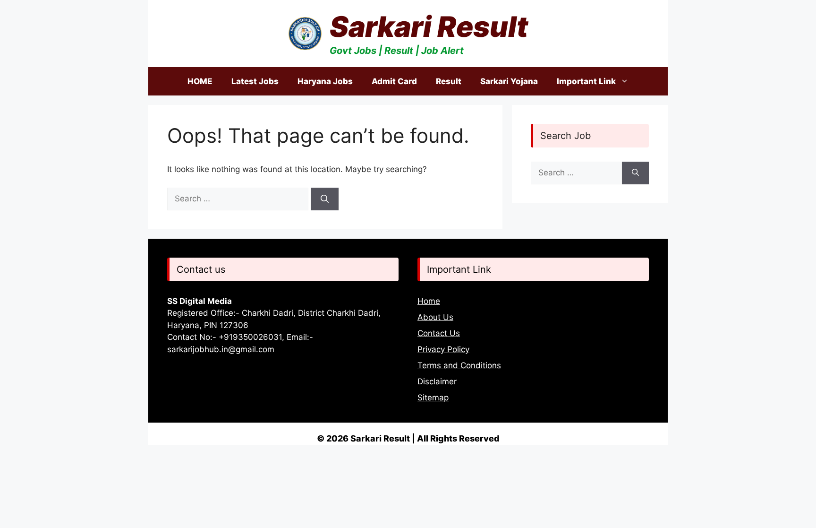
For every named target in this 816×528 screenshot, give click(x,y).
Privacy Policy (443, 349)
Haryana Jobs (325, 81)
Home (428, 301)
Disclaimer (437, 381)
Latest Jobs (255, 81)
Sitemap (433, 397)
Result (448, 81)
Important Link (586, 81)
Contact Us (438, 333)
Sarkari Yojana (509, 81)
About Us (435, 317)
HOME (199, 81)
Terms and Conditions (459, 365)
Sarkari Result (429, 26)
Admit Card (394, 81)
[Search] (325, 199)
